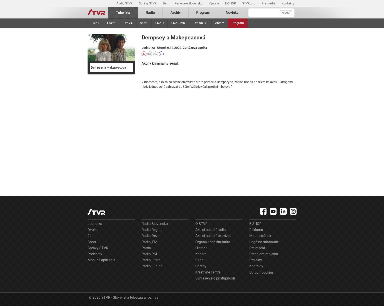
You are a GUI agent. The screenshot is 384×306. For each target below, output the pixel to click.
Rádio (150, 12)
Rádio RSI (149, 254)
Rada (199, 260)
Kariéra (200, 254)
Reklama (256, 230)
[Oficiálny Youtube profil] (273, 211)
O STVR (201, 224)
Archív (219, 23)
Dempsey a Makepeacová (108, 67)
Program (238, 23)
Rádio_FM (149, 242)
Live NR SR (200, 23)
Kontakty (288, 3)
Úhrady (200, 266)
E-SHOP (231, 3)
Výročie (214, 3)
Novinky (232, 12)
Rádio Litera (151, 260)
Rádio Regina (152, 230)
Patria (146, 248)
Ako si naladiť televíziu (213, 236)
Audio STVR (124, 3)
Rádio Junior (152, 266)
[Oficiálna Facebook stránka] (263, 211)
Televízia (123, 12)
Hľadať (286, 12)
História (201, 248)
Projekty (255, 260)
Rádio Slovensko (155, 224)
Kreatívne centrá (208, 272)
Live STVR (178, 23)
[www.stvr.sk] (96, 212)
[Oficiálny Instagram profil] (293, 211)
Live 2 (111, 23)
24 (90, 236)
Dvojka (93, 230)
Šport (144, 23)
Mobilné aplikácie (101, 260)
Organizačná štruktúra (212, 242)
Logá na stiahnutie (264, 242)
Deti (166, 3)
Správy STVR (148, 3)
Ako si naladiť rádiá (210, 230)
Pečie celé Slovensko (188, 3)
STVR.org (249, 3)
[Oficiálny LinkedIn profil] (283, 211)
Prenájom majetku (263, 254)
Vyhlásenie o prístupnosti (215, 278)
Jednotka (95, 224)
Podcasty (95, 254)
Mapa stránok (260, 236)
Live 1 (96, 23)
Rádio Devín (151, 236)
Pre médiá (269, 3)
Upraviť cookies (261, 272)
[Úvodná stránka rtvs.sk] (96, 13)
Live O (159, 23)
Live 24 (127, 23)
